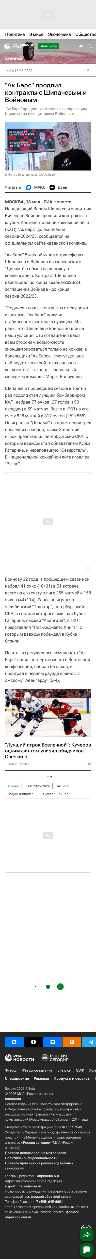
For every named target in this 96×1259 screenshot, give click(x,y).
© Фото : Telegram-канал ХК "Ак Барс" (30, 174)
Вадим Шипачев (20, 794)
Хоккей (13, 786)
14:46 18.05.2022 (18, 71)
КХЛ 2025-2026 (38, 786)
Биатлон (64, 1070)
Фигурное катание (37, 1070)
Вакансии (13, 1099)
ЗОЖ (80, 1070)
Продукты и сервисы (72, 1078)
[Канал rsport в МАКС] (14, 1042)
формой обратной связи (51, 1196)
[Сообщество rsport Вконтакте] (52, 1042)
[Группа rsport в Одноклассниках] (72, 1042)
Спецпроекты (17, 1078)
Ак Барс (63, 786)
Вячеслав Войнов (54, 794)
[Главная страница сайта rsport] (29, 46)
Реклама (41, 1078)
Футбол (11, 1070)
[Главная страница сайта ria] (5, 46)
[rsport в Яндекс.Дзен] (33, 1042)
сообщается (51, 236)
